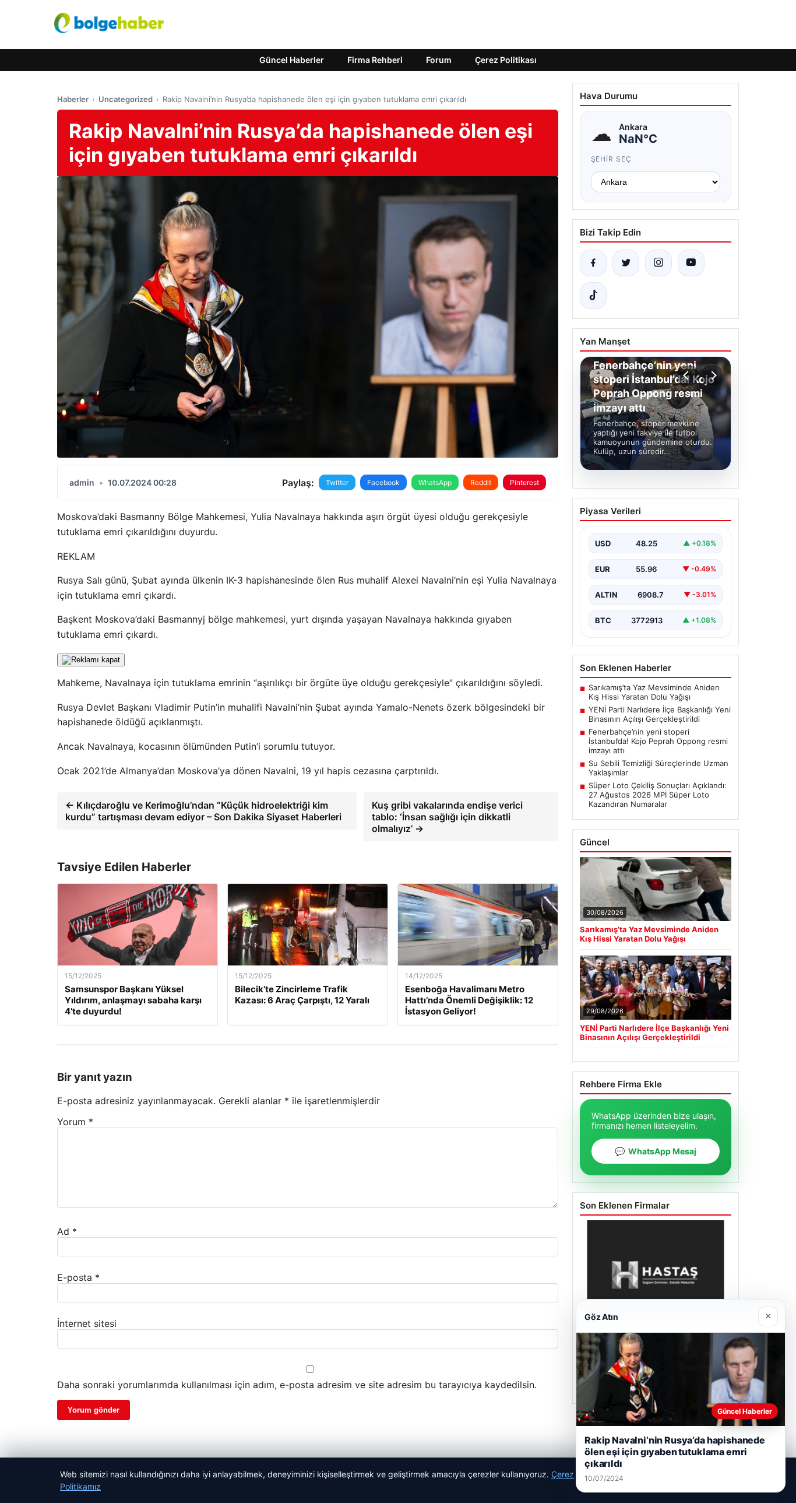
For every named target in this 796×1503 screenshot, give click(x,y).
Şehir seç (611, 158)
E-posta (78, 1277)
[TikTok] (593, 295)
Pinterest (524, 482)
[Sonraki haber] (712, 375)
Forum (439, 60)
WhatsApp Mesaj (655, 1151)
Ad (67, 1231)
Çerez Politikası (506, 60)
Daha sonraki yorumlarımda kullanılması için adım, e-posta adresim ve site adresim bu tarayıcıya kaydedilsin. (297, 1384)
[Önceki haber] (688, 375)
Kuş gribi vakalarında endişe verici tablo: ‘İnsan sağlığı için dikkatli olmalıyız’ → (447, 816)
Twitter (337, 482)
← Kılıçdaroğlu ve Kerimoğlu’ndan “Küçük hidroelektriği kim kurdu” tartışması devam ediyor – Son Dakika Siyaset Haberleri (203, 811)
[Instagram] (658, 263)
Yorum (75, 1122)
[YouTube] (691, 263)
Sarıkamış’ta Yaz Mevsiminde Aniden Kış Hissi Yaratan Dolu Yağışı (654, 692)
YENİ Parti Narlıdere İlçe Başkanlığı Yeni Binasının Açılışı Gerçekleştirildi (660, 714)
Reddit (480, 482)
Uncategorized (125, 99)
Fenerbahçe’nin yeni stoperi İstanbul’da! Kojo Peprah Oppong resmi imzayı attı (658, 741)
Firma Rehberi (375, 60)
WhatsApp (435, 482)
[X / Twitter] (625, 263)
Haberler (73, 99)
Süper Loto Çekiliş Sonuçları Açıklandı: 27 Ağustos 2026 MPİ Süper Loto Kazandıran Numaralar (658, 795)
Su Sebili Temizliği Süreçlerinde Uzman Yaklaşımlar (658, 767)
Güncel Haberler (291, 60)
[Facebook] (593, 263)
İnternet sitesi (87, 1323)
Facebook (383, 482)
